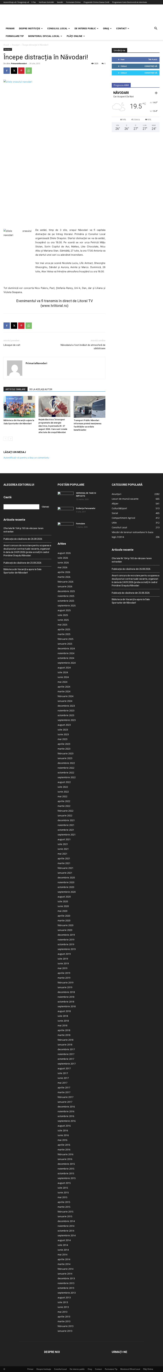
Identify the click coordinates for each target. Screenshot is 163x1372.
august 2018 (64, 1011)
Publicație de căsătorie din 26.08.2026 (23, 539)
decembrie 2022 (66, 763)
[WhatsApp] (28, 70)
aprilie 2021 (64, 858)
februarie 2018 (65, 1039)
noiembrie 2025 (66, 595)
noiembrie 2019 (66, 939)
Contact (121, 28)
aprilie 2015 (64, 1202)
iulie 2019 (63, 958)
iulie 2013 (63, 1302)
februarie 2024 (65, 696)
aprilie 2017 (64, 1087)
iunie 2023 (63, 734)
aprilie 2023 (64, 743)
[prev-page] (5, 439)
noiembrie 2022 (66, 767)
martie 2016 (64, 1149)
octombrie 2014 (66, 1230)
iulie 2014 (63, 1244)
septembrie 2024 (67, 662)
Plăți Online (74, 36)
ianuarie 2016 (65, 1159)
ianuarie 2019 (65, 987)
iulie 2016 (63, 1130)
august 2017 (64, 1068)
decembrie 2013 (66, 1278)
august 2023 (64, 724)
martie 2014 (64, 1264)
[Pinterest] (21, 70)
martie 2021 (64, 863)
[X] (14, 70)
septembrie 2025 (67, 605)
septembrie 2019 (67, 949)
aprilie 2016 (64, 1144)
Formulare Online (73, 2)
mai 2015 (62, 1197)
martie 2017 (64, 1092)
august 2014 (64, 1240)
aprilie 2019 (64, 972)
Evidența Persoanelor (85, 508)
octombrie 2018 (66, 1001)
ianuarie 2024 (65, 700)
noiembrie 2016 (66, 1111)
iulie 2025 (63, 615)
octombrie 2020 (66, 887)
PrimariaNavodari (19, 63)
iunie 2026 (63, 562)
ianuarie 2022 (65, 815)
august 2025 (64, 610)
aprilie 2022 (64, 801)
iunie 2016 (63, 1135)
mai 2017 (62, 1082)
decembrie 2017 (66, 1049)
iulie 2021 (63, 844)
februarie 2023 (65, 753)
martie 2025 (64, 634)
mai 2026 (62, 567)
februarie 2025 (65, 638)
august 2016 (64, 1125)
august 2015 (64, 1182)
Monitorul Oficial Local (44, 36)
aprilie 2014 (64, 1259)
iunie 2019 (63, 963)
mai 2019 (62, 968)
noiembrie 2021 (66, 825)
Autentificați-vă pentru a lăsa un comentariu (26, 457)
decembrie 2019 (66, 934)
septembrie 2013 (67, 1292)
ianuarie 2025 (65, 643)
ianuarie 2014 (65, 1273)
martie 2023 (64, 748)
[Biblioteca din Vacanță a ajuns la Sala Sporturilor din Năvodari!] (19, 407)
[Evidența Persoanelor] (66, 512)
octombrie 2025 (66, 600)
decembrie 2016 (66, 1106)
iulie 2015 (63, 1187)
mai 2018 (62, 1025)
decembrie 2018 (66, 992)
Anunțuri (16, 44)
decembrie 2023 (66, 705)
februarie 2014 (65, 1268)
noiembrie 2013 (66, 1283)
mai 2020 (62, 910)
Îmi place (153, 59)
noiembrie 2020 (66, 882)
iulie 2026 (63, 557)
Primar (10, 28)
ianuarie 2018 (65, 1044)
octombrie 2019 (66, 944)
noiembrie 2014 (66, 1225)
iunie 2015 (63, 1192)
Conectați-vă (151, 66)
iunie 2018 (63, 1020)
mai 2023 (62, 739)
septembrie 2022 (67, 777)
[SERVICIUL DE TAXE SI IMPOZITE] (66, 497)
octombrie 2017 (66, 1058)
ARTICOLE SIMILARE (15, 389)
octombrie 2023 (66, 715)
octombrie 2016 (66, 1116)
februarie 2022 (65, 810)
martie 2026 (64, 576)
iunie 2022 (63, 791)
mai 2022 (62, 796)
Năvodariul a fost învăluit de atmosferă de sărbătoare (83, 347)
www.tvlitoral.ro (54, 306)
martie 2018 (64, 1035)
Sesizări (60, 2)
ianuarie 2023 (65, 758)
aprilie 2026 (64, 572)
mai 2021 (62, 853)
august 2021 (64, 839)
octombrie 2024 (66, 658)
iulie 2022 (63, 786)
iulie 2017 (63, 1073)
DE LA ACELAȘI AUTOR (40, 389)
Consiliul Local (57, 28)
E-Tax (34, 2)
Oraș (106, 28)
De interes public (85, 28)
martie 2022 (64, 805)
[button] (155, 28)
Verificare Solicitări (46, 2)
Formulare (80, 524)
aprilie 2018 (64, 1030)
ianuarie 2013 (65, 1330)
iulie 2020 (63, 901)
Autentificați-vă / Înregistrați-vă (16, 2)
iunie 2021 (63, 848)
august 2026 (64, 553)
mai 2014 (62, 1254)
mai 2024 (62, 681)
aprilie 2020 (64, 915)
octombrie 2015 (66, 1173)
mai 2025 (62, 624)
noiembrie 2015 (66, 1168)
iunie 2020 (63, 906)
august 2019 (64, 953)
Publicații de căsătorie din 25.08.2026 (22, 563)
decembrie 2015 (66, 1163)
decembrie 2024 (66, 648)
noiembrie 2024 (66, 653)
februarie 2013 (65, 1326)
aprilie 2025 (64, 629)
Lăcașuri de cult (12, 345)
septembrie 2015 (67, 1178)
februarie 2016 (65, 1154)
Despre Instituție (29, 28)
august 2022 (64, 782)
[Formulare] (66, 527)
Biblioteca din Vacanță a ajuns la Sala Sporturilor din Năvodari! (22, 571)
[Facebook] (7, 70)
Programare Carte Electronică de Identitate (129, 2)
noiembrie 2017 (66, 1054)
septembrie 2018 (67, 1006)
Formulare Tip (15, 36)
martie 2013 (64, 1321)
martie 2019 (64, 977)
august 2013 (64, 1297)
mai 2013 (62, 1311)
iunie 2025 (63, 619)
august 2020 (64, 896)
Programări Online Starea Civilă (96, 2)
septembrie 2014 (67, 1235)
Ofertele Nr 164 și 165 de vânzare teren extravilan (23, 530)
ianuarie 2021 (65, 872)
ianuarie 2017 (65, 1101)
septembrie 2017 (67, 1063)
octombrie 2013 (66, 1287)
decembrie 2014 (66, 1221)
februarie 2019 (65, 982)
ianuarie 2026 (65, 586)
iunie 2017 (63, 1077)
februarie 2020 (65, 925)
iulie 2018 (63, 1015)
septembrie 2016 (67, 1120)
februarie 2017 (65, 1097)
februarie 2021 (65, 867)
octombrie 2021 (66, 829)
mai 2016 (62, 1140)
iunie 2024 (63, 677)
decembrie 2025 (66, 591)
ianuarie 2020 (65, 930)
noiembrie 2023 (66, 710)
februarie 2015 (65, 1211)
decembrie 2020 (66, 877)
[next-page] (11, 439)
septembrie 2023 (67, 720)
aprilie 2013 (64, 1316)
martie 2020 (64, 920)
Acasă (6, 44)
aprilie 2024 (64, 686)
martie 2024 (64, 691)
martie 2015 (64, 1206)
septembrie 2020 (67, 891)
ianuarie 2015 (65, 1216)
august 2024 (64, 667)
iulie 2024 (63, 672)
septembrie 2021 (67, 834)
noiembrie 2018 (66, 996)
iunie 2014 (63, 1249)
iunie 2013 (63, 1307)
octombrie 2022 (66, 772)
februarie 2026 (65, 581)
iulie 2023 (63, 729)
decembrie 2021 (66, 820)
